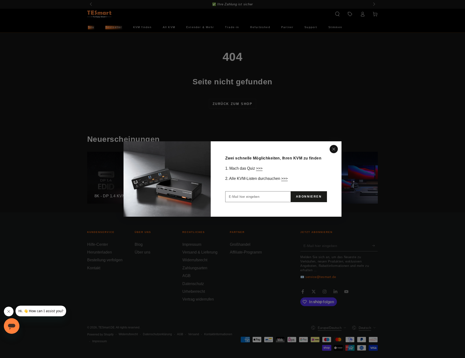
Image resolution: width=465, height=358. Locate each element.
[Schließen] (333, 149)
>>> (259, 168)
